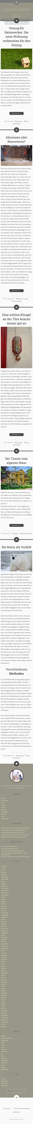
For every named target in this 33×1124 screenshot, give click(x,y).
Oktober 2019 (4, 959)
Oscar (2, 850)
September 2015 (5, 1022)
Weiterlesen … (15, 113)
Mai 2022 (3, 935)
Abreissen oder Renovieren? (11, 846)
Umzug (26, 298)
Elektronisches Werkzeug (6, 1038)
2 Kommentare (17, 301)
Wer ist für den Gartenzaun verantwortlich (14, 850)
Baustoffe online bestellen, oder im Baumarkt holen (18, 856)
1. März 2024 (9, 121)
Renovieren (19, 121)
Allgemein (3, 798)
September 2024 (5, 895)
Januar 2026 (3, 874)
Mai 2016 (3, 1004)
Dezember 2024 (4, 888)
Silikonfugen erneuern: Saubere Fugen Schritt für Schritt (13, 836)
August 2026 (4, 866)
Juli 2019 (3, 961)
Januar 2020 (3, 957)
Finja (2, 848)
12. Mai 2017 (9, 442)
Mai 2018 (3, 977)
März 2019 (3, 970)
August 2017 (4, 984)
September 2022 (5, 932)
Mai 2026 (3, 870)
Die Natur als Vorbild (16, 547)
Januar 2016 (3, 1013)
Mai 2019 (3, 966)
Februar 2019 (4, 973)
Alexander (3, 856)
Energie (3, 1042)
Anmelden (3, 1078)
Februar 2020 (4, 955)
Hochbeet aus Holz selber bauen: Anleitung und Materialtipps (14, 834)
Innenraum (3, 807)
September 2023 (5, 915)
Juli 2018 (3, 975)
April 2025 (3, 883)
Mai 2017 (3, 988)
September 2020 (5, 948)
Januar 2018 (3, 979)
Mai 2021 (3, 941)
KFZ (2, 1053)
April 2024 (3, 903)
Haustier (3, 805)
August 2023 (4, 917)
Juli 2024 (3, 897)
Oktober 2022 (4, 930)
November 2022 (4, 928)
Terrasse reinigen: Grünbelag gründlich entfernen (12, 832)
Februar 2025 (4, 886)
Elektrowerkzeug (5, 800)
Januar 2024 (3, 910)
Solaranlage (3, 814)
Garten (2, 802)
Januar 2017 (3, 995)
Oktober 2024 (4, 892)
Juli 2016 (3, 999)
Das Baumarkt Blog (16, 12)
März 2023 (3, 923)
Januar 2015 (3, 1026)
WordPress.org (4, 1085)
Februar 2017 (4, 993)
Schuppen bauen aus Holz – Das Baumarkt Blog (11, 853)
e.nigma (15, 1119)
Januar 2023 (3, 926)
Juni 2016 (3, 1002)
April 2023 (3, 921)
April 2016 (3, 1006)
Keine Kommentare (26, 533)
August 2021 (4, 939)
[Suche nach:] (16, 1091)
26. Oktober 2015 (9, 755)
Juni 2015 (3, 1024)
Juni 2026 (3, 868)
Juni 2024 (3, 899)
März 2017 (3, 990)
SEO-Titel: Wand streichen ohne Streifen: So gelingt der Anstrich (15, 827)
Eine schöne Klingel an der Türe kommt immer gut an (16, 319)
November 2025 (4, 877)
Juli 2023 (3, 919)
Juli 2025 (3, 881)
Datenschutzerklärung (22, 1108)
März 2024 (3, 906)
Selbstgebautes (4, 811)
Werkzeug (3, 1067)
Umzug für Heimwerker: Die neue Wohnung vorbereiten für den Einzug (16, 36)
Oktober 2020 (4, 946)
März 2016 (3, 1008)
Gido (2, 846)
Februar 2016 (4, 1010)
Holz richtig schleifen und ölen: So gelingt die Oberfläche (13, 830)
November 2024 (4, 890)
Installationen (4, 1051)
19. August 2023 (9, 298)
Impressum (16, 1112)
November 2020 (4, 944)
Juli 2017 (3, 986)
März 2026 (3, 872)
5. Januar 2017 (7, 533)
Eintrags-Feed (4, 1081)
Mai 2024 (3, 901)
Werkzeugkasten (5, 818)
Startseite (6, 1108)
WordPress (21, 1119)
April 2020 (3, 952)
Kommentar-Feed (5, 1083)
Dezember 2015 (4, 1015)
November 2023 (4, 912)
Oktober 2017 (4, 982)
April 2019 (3, 968)
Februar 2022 (4, 937)
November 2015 (4, 1017)
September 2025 (5, 879)
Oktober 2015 (4, 1019)
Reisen (2, 1056)
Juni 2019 (3, 964)
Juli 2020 (3, 950)
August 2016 (4, 997)
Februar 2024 (4, 908)
